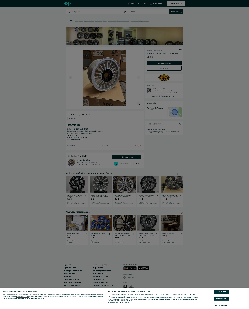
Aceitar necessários (221, 298)
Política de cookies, (22, 298)
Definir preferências (221, 305)
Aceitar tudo (222, 291)
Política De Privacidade (36, 298)
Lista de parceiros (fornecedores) (118, 302)
